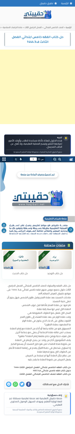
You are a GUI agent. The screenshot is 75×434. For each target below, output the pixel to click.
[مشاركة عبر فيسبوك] (28, 384)
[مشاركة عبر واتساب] (15, 384)
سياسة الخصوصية (31, 423)
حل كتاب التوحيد (55, 273)
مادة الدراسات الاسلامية (12, 27)
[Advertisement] (37, 87)
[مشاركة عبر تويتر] (22, 384)
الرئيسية (65, 3)
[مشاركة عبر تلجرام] (8, 384)
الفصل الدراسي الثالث (33, 27)
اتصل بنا (48, 423)
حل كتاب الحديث (20, 273)
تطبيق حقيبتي (46, 3)
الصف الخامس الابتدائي (53, 27)
